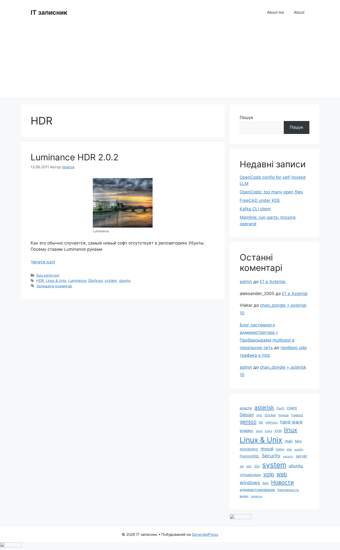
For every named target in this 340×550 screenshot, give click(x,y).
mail (288, 441)
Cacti (280, 408)
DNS (259, 415)
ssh (249, 466)
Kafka (268, 431)
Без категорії (47, 275)
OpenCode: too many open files (271, 191)
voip (268, 474)
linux (290, 429)
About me (275, 12)
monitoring (249, 449)
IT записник (49, 12)
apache (246, 408)
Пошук (246, 117)
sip (242, 466)
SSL (257, 466)
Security (271, 456)
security (288, 456)
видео (244, 496)
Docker (270, 415)
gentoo (248, 422)
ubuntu (124, 280)
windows (250, 483)
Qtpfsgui (95, 280)
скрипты (256, 496)
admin (246, 281)
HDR (40, 280)
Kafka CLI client (255, 208)
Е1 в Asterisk (272, 281)
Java (259, 431)
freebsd (297, 415)
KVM (278, 431)
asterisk (264, 407)
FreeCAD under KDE (260, 200)
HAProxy (272, 422)
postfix (298, 449)
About (299, 12)
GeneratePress (205, 534)
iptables (246, 430)
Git (261, 422)
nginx (280, 449)
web (282, 474)
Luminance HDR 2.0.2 (74, 157)
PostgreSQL (249, 456)
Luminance (77, 280)
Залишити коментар (54, 286)
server (301, 456)
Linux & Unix (56, 280)
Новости (282, 482)
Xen (265, 483)
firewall (284, 415)
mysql (267, 448)
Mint (298, 441)
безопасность (288, 490)
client (292, 408)
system (111, 280)
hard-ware (291, 422)
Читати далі (43, 261)
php (289, 449)
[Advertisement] (170, 62)
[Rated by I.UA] (241, 517)
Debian (247, 414)
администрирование (257, 490)
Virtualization (250, 475)
